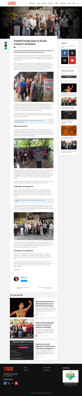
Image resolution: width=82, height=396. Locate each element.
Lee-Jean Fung (40, 335)
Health (56, 3)
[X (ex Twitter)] (72, 53)
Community (32, 3)
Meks (42, 393)
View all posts (24, 280)
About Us (26, 367)
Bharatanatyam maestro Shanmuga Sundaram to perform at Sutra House (45, 303)
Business (50, 3)
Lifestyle (44, 3)
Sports (74, 3)
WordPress (49, 393)
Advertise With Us (47, 367)
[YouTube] (72, 60)
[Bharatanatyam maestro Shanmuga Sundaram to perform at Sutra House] (22, 307)
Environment (63, 3)
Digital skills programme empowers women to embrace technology (45, 325)
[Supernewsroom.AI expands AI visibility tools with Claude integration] (22, 350)
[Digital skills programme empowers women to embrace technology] (22, 328)
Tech (69, 3)
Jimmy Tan (17, 47)
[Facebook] (64, 53)
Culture (38, 3)
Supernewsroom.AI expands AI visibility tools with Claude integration (45, 346)
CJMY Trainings (47, 370)
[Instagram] (64, 60)
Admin (38, 314)
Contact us (26, 370)
